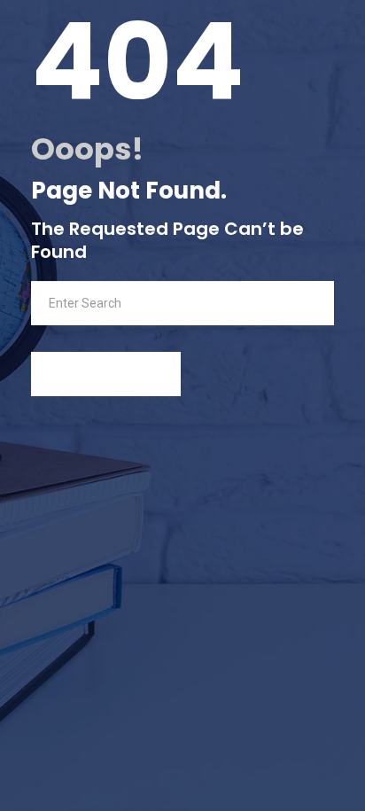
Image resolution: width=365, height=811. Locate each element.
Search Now (287, 302)
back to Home (113, 374)
